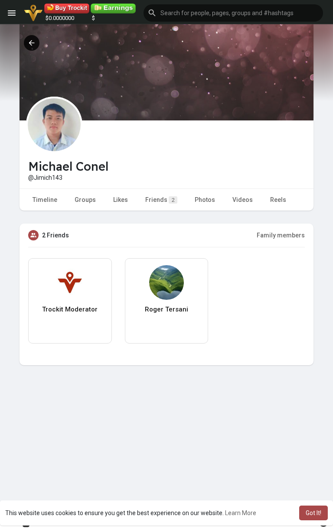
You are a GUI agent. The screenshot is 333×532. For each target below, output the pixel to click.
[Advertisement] (166, 452)
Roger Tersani (166, 309)
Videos (242, 199)
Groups (85, 199)
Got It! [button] (313, 512)
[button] (233, 13)
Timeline (45, 199)
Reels (278, 199)
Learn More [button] (240, 512)
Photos (205, 199)
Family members (281, 235)
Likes (120, 199)
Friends (160, 199)
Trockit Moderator (70, 309)
